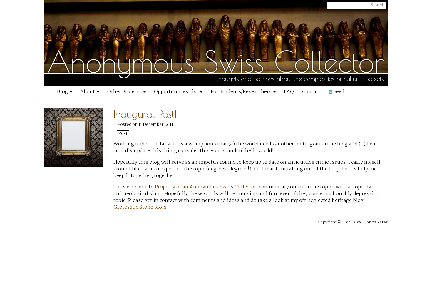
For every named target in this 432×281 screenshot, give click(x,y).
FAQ (289, 92)
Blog (63, 92)
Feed (338, 92)
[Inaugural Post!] (78, 162)
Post (123, 134)
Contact (311, 92)
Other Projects (125, 92)
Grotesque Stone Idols (139, 207)
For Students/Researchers (242, 92)
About (88, 92)
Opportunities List (177, 92)
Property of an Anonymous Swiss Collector (205, 187)
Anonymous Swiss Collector (215, 62)
